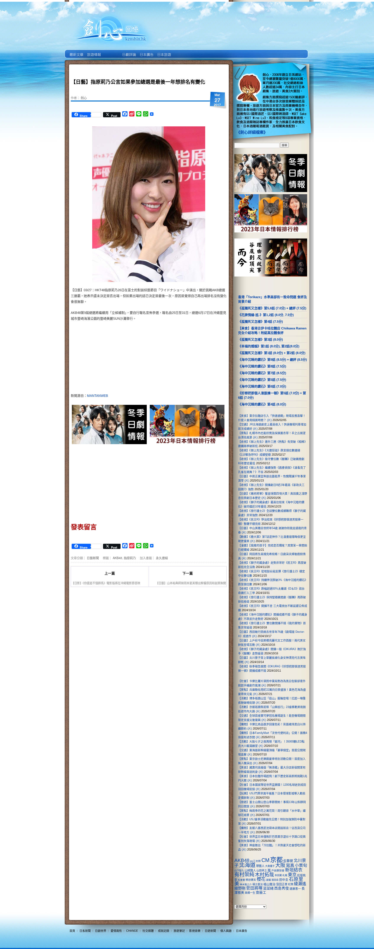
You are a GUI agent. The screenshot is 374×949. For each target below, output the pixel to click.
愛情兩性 (116, 930)
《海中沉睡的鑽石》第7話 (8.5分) (262, 373)
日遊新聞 (210, 930)
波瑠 (268, 880)
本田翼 (278, 875)
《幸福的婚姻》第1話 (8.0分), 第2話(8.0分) (268, 346)
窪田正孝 (281, 884)
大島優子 (270, 866)
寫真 (290, 865)
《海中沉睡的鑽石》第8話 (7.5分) (262, 366)
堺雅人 (260, 866)
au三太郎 (255, 861)
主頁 (76, 51)
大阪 (280, 865)
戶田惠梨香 (277, 870)
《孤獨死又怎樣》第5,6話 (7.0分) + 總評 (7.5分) (272, 308)
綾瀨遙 (300, 884)
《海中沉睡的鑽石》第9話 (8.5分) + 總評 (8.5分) (272, 359)
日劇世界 (128, 51)
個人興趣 (226, 930)
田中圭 (283, 879)
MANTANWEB (97, 395)
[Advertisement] (186, 358)
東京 (292, 874)
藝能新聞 (93, 51)
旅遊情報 (111, 51)
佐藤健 (288, 861)
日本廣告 (146, 51)
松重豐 (241, 880)
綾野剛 (239, 888)
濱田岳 (275, 880)
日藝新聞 (93, 558)
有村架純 (244, 874)
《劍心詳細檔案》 (252, 132)
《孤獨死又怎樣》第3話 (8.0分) (260, 339)
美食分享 (181, 51)
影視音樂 (194, 930)
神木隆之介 (246, 884)
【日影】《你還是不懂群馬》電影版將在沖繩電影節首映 (105, 583)
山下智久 (239, 870)
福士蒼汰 (257, 884)
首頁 (72, 930)
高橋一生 (250, 892)
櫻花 (261, 879)
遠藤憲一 (295, 888)
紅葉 (290, 884)
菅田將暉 (254, 888)
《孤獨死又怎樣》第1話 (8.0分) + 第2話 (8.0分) (271, 353)
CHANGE (132, 930)
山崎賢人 (250, 870)
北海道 (247, 865)
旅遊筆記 (179, 930)
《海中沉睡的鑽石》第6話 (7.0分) (262, 386)
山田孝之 (261, 870)
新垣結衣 (293, 870)
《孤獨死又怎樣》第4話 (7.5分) (260, 321)
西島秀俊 (281, 888)
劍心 (84, 97)
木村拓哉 (264, 874)
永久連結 (162, 558)
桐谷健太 (251, 879)
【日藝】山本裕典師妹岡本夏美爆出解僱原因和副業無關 (191, 583)
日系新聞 (85, 930)
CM (265, 860)
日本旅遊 (163, 51)
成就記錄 (163, 930)
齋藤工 (261, 892)
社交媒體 (148, 930)
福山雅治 (269, 884)
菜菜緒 (268, 888)
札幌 (284, 875)
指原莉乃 (130, 558)
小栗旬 (301, 865)
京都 (276, 859)
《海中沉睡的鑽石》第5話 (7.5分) (262, 380)
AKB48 (117, 558)
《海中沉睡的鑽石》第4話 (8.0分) (262, 404)
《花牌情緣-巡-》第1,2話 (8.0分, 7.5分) (266, 315)
